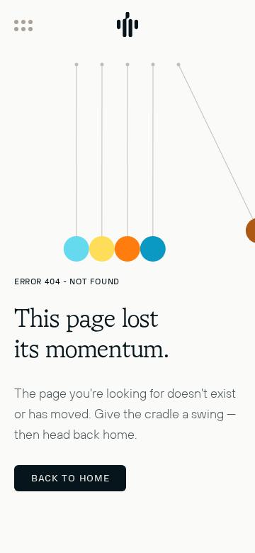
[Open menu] (23, 25)
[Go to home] (127, 32)
